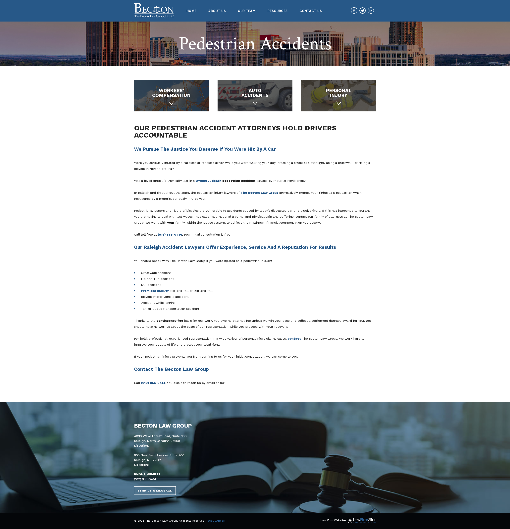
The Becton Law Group (259, 193)
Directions (141, 445)
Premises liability (155, 291)
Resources (278, 11)
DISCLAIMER (216, 520)
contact (294, 338)
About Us (217, 11)
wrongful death (208, 181)
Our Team (247, 11)
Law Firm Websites (333, 520)
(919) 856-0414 (170, 234)
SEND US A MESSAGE (154, 490)
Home (191, 11)
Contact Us (311, 11)
